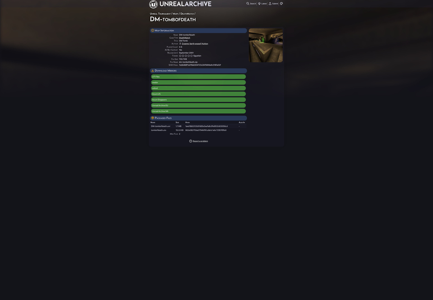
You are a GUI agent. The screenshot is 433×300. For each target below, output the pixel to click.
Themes (175, 55)
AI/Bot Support (171, 50)
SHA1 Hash (173, 65)
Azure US (156, 94)
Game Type (173, 38)
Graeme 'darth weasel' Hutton (195, 43)
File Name (174, 62)
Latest (264, 3)
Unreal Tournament (160, 13)
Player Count (172, 47)
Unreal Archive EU (160, 105)
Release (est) (172, 53)
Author (175, 43)
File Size (174, 59)
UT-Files (156, 76)
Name (176, 35)
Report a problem (200, 141)
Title (176, 40)
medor (155, 82)
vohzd (155, 88)
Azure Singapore (159, 99)
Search (253, 3)
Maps (175, 13)
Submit (275, 3)
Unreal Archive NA (160, 111)
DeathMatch (187, 13)
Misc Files (174, 134)
